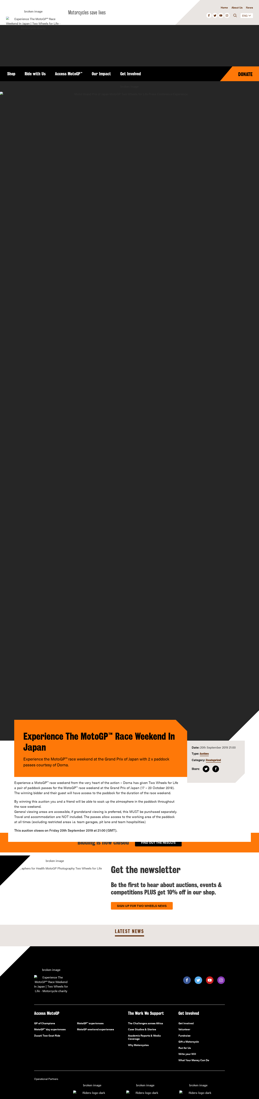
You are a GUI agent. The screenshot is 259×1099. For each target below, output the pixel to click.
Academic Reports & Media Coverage (144, 1037)
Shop (11, 73)
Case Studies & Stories (142, 1029)
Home (224, 7)
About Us (237, 7)
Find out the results (158, 842)
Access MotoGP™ (68, 73)
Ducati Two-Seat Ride (47, 1035)
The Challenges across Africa (145, 1023)
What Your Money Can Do (193, 1060)
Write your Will (187, 1054)
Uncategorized (213, 760)
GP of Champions (44, 1023)
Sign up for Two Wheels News (142, 906)
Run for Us (184, 1048)
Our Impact (101, 73)
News (249, 7)
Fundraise (184, 1035)
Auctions (204, 753)
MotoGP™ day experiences (50, 1029)
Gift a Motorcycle (188, 1041)
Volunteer (184, 1029)
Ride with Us (35, 73)
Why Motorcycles (138, 1045)
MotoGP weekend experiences (95, 1029)
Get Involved (130, 73)
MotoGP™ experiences (90, 1023)
